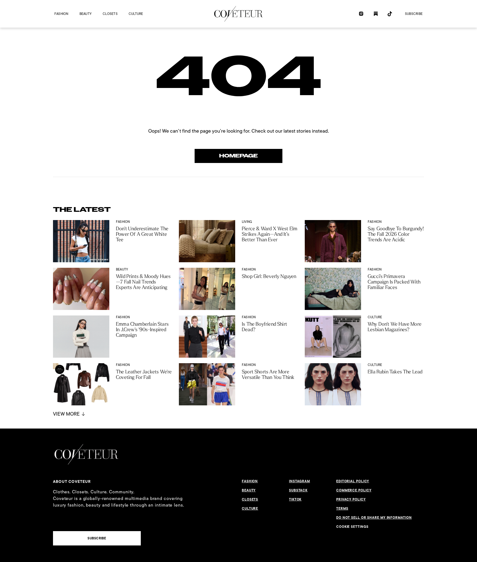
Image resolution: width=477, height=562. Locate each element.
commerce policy (354, 490)
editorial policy (352, 481)
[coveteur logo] (238, 14)
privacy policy (351, 499)
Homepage (238, 156)
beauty (86, 13)
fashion (61, 13)
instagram (299, 481)
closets (110, 13)
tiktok (295, 499)
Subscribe (414, 13)
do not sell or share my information (374, 517)
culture (136, 13)
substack (298, 490)
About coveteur (72, 481)
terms (342, 508)
